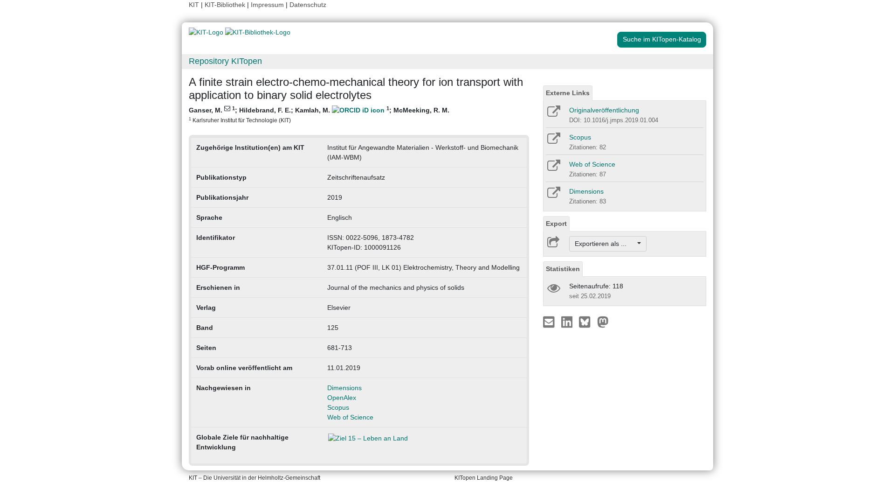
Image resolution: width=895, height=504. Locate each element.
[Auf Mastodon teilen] (603, 321)
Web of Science (350, 417)
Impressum (267, 4)
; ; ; (319, 114)
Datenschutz (307, 4)
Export (556, 223)
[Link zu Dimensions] (553, 195)
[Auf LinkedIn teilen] (568, 321)
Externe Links (568, 93)
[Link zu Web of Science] (553, 168)
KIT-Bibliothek (226, 4)
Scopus (338, 407)
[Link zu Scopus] (553, 141)
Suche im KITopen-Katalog (662, 39)
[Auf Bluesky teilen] (587, 321)
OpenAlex (341, 397)
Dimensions (344, 388)
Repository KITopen (225, 61)
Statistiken (563, 269)
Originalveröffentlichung (604, 110)
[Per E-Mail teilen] (550, 321)
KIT (194, 4)
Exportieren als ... (605, 243)
